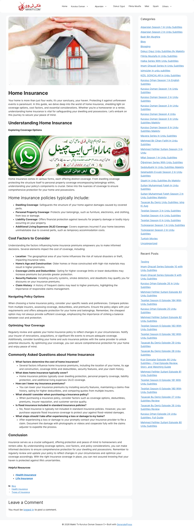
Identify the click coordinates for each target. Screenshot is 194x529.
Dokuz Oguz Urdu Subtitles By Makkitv (163, 51)
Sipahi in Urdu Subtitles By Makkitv (161, 180)
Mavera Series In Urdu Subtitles (159, 135)
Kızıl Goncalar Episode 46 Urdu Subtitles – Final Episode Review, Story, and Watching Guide (159, 363)
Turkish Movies (149, 238)
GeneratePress (124, 524)
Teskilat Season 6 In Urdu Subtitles (161, 220)
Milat (147, 6)
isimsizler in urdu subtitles (155, 70)
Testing (145, 261)
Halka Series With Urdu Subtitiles (160, 61)
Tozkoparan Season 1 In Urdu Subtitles (163, 225)
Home (64, 6)
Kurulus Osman (78, 6)
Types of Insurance (21, 492)
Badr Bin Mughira (150, 36)
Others (165, 6)
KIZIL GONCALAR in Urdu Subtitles (161, 75)
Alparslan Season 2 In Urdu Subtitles (161, 32)
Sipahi (155, 6)
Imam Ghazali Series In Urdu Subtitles (162, 65)
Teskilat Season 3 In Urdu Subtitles (161, 210)
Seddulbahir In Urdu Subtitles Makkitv (162, 167)
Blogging (145, 46)
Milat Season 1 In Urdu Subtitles (159, 157)
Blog (14, 486)
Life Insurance (24, 478)
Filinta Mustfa (135, 6)
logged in (28, 509)
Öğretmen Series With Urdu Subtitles (162, 162)
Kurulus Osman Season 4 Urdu (158, 114)
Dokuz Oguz (119, 6)
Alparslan (99, 6)
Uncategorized (149, 243)
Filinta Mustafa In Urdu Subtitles (159, 56)
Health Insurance (26, 474)
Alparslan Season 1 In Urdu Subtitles (161, 27)
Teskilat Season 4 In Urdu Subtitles (161, 215)
